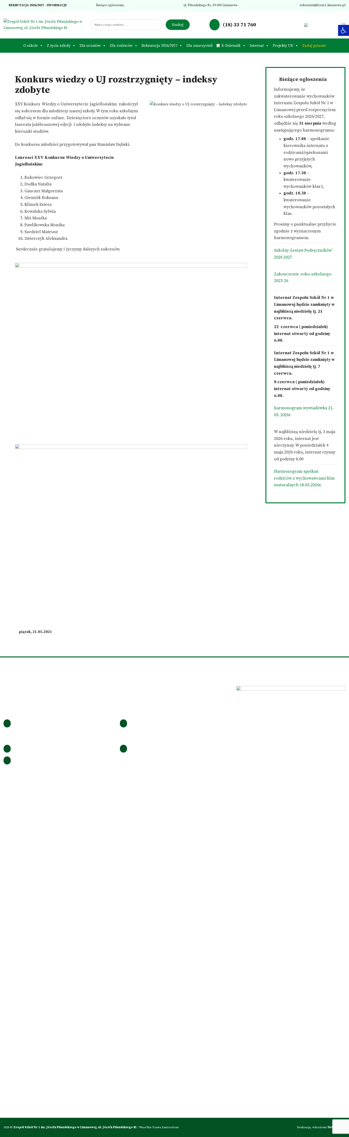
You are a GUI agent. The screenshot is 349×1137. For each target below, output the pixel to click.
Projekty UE (283, 45)
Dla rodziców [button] (121, 45)
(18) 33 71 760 (239, 24)
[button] (343, 30)
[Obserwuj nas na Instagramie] (284, 25)
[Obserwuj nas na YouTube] (298, 25)
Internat (257, 45)
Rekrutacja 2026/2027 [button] (159, 45)
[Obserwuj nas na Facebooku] (276, 25)
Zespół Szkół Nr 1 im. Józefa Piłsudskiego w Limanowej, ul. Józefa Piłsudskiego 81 (75, 1127)
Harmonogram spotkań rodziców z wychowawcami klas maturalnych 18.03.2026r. (304, 478)
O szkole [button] (30, 45)
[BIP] (305, 25)
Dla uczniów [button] (90, 45)
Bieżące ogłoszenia (109, 5)
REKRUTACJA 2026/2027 (26, 5)
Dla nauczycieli (199, 45)
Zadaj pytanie (314, 45)
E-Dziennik (231, 45)
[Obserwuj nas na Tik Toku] (291, 25)
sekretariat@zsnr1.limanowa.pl (322, 5)
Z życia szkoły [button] (59, 45)
